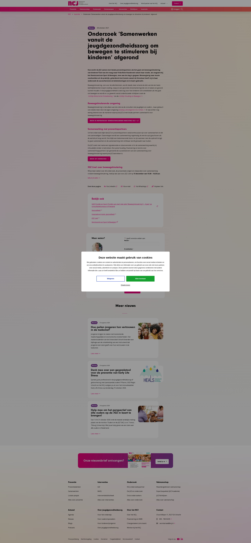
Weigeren (110, 278)
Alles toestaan (140, 278)
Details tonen (125, 285)
